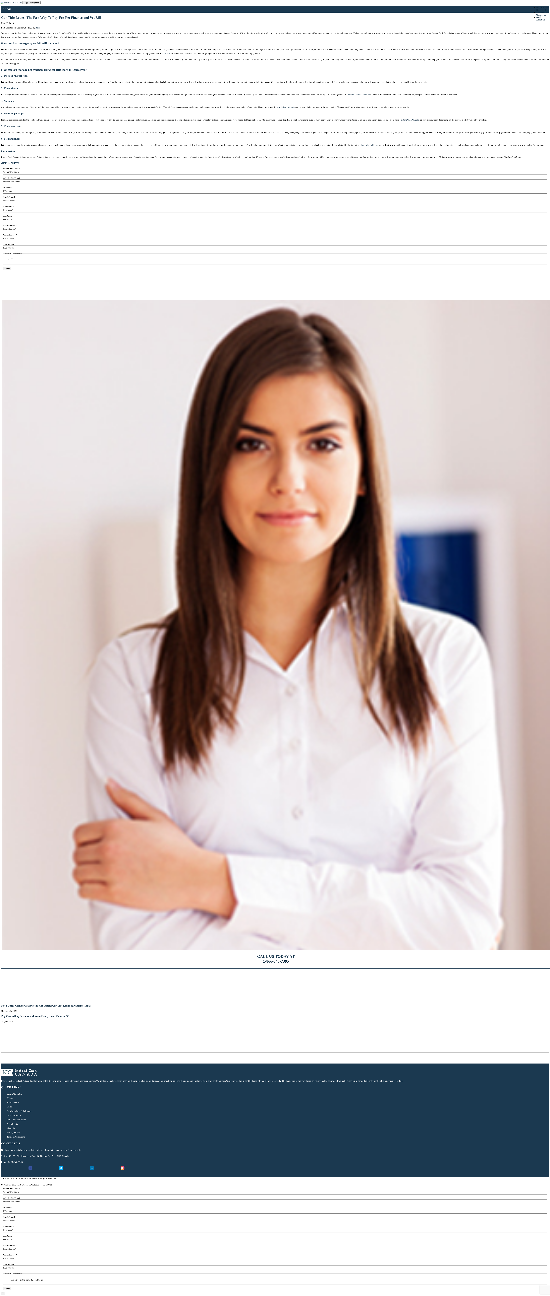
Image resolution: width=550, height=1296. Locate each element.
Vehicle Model (9, 197)
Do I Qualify (542, 10)
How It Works (542, 7)
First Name (8, 206)
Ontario (10, 1107)
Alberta (10, 1098)
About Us (540, 20)
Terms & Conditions (16, 1137)
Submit (7, 269)
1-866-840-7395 (276, 961)
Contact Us (541, 15)
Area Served (541, 12)
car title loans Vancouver (359, 94)
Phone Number (10, 235)
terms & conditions (34, 260)
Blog (538, 17)
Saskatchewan (13, 1102)
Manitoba (11, 1128)
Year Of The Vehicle (11, 169)
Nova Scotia (12, 1124)
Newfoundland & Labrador (19, 1111)
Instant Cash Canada (410, 120)
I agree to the (28, 260)
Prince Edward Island (16, 1119)
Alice (38, 28)
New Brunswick (14, 1115)
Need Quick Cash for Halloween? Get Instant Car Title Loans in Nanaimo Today (46, 1005)
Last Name (7, 216)
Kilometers (7, 188)
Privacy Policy (13, 1132)
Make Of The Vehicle (12, 178)
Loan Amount (8, 244)
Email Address (10, 225)
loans (167, 53)
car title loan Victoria (285, 107)
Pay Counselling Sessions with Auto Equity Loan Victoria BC (35, 1016)
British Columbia (14, 1094)
